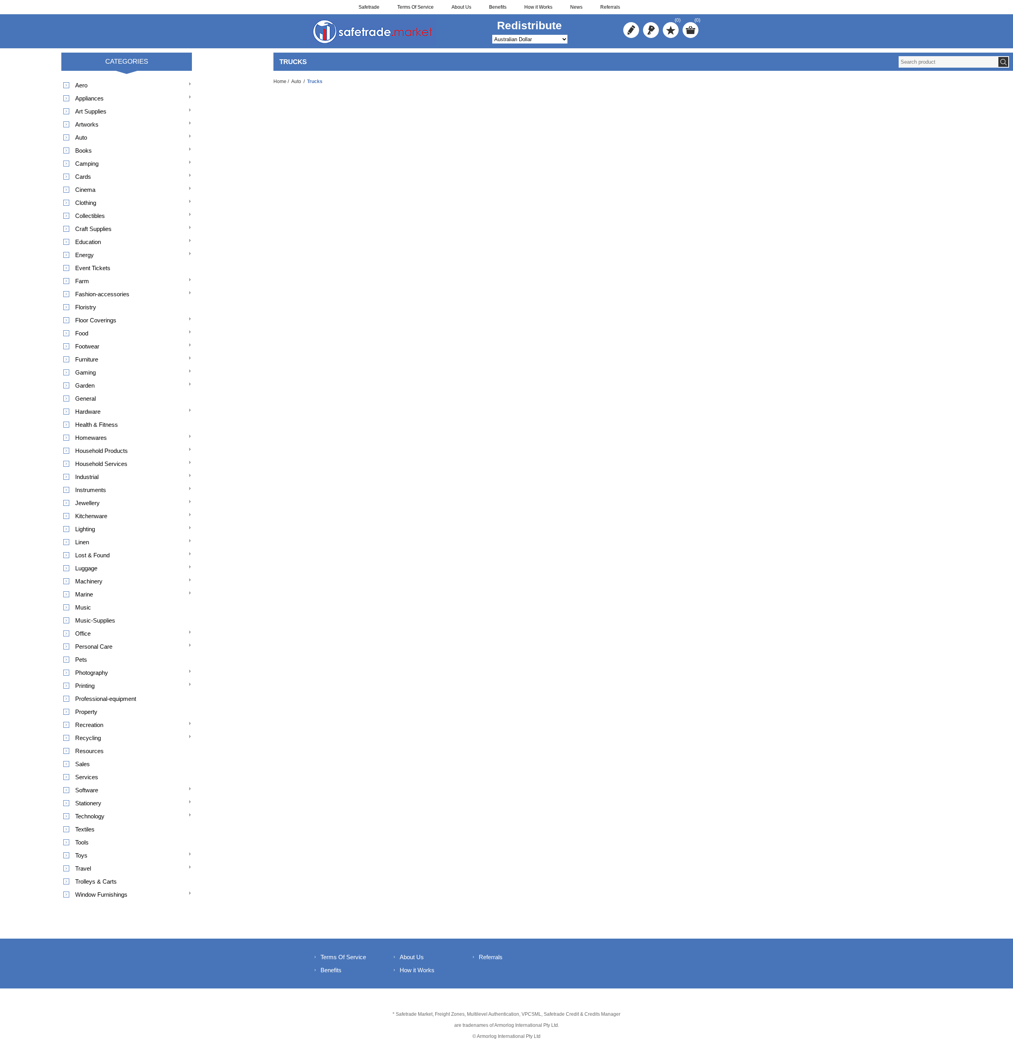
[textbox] (948, 62)
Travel (83, 868)
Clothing (85, 202)
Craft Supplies (93, 228)
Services (86, 777)
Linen (82, 542)
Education (88, 242)
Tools (82, 842)
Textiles (85, 829)
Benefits (497, 7)
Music (83, 607)
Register (631, 30)
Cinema (85, 189)
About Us (461, 7)
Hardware (88, 411)
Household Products (101, 450)
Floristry (85, 307)
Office (83, 633)
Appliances (89, 98)
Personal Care (93, 646)
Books (83, 150)
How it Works (538, 7)
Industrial (87, 476)
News (576, 7)
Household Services (101, 463)
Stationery (88, 803)
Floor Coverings (95, 320)
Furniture (86, 359)
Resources (89, 751)
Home (279, 81)
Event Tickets (92, 268)
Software (86, 790)
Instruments (90, 490)
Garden (85, 385)
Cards (83, 176)
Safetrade (369, 7)
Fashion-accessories (102, 294)
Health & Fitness (96, 424)
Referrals (610, 7)
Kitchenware (91, 516)
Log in (651, 30)
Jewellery (87, 503)
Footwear (87, 346)
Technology (89, 816)
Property (86, 711)
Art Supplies (90, 111)
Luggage (86, 568)
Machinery (88, 581)
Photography (91, 672)
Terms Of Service (415, 7)
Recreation (89, 724)
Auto (296, 81)
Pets (81, 659)
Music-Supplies (95, 620)
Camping (87, 163)
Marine (84, 594)
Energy (84, 255)
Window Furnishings (101, 894)
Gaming (85, 372)
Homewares (91, 437)
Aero (81, 85)
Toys (81, 855)
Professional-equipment (105, 698)
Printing (85, 685)
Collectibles (90, 215)
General (85, 398)
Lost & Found (92, 555)
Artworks (87, 124)
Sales (82, 764)
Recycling (88, 738)
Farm (82, 281)
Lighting (85, 529)
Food (81, 333)
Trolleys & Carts (96, 881)
